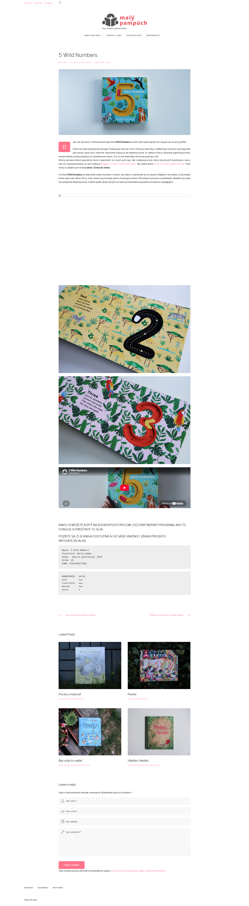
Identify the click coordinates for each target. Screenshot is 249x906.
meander (135, 765)
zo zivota (157, 765)
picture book (143, 765)
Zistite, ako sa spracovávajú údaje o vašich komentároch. (138, 870)
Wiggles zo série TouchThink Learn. (119, 163)
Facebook (27, 3)
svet (88, 765)
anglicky (97, 62)
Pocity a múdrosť (70, 694)
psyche (66, 699)
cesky (61, 765)
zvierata (108, 62)
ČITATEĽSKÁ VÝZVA (134, 35)
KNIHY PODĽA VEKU (92, 35)
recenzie (88, 62)
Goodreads (38, 3)
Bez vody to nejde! (70, 760)
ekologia (66, 765)
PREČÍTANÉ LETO (153, 35)
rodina (151, 765)
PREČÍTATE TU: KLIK (89, 529)
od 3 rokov (81, 62)
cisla (102, 62)
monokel (137, 699)
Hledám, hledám (138, 760)
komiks (130, 699)
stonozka (80, 699)
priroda (83, 765)
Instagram (48, 3)
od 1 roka (73, 62)
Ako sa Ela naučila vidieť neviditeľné (80, 615)
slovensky (72, 699)
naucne (72, 765)
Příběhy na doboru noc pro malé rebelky (166, 615)
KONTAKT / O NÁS (114, 35)
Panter (132, 694)
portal (78, 765)
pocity (61, 699)
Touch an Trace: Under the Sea (169, 163)
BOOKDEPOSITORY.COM (114, 525)
